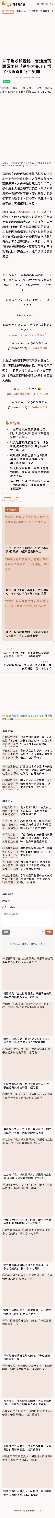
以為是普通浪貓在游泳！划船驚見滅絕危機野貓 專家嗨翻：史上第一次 (29, 446)
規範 (6, 932)
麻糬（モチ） (33, 212)
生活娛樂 (45, 10)
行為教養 (33, 10)
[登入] (46, 4)
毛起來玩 (21, 10)
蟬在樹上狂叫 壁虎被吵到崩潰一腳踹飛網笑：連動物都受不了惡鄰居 (29, 485)
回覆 (49, 932)
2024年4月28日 (38, 348)
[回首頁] (13, 4)
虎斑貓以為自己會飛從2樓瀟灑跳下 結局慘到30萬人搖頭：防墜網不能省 (28, 459)
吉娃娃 (7, 499)
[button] (37, 4)
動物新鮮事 (8, 10)
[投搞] (42, 4)
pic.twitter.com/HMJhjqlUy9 (27, 394)
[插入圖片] (41, 932)
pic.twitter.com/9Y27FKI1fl (27, 334)
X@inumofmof (28, 165)
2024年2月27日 (38, 407)
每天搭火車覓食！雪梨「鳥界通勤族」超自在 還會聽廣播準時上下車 (29, 472)
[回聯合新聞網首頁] (7, 4)
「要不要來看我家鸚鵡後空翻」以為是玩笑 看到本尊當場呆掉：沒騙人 (29, 433)
